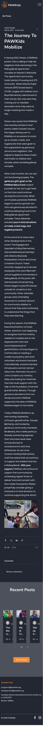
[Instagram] (40, 718)
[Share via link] (22, 540)
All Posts (6, 16)
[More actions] (37, 29)
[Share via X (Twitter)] (11, 540)
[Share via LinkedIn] (17, 540)
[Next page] (28, 647)
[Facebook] (35, 718)
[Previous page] (15, 647)
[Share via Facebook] (5, 540)
